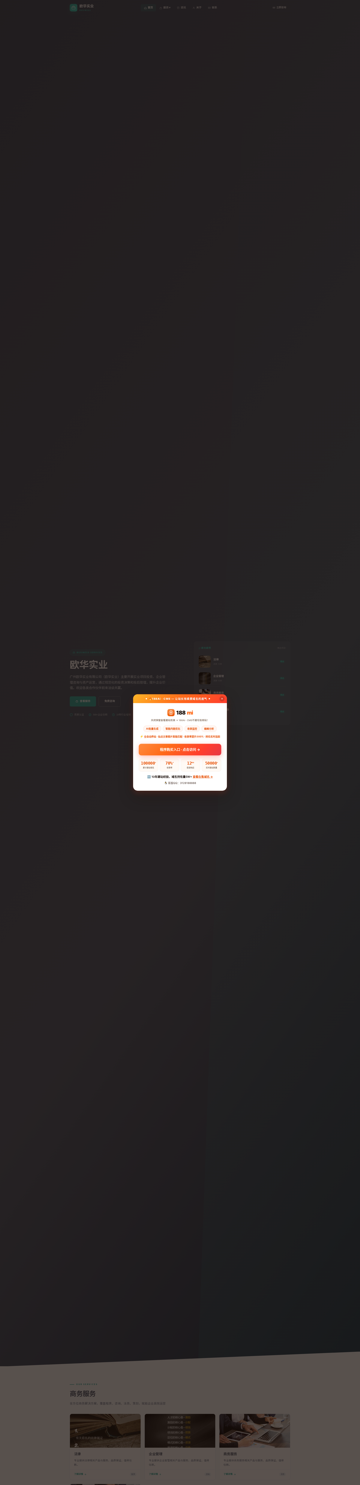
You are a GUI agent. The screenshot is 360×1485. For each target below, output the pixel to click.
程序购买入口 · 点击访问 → (180, 749)
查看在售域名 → (203, 777)
